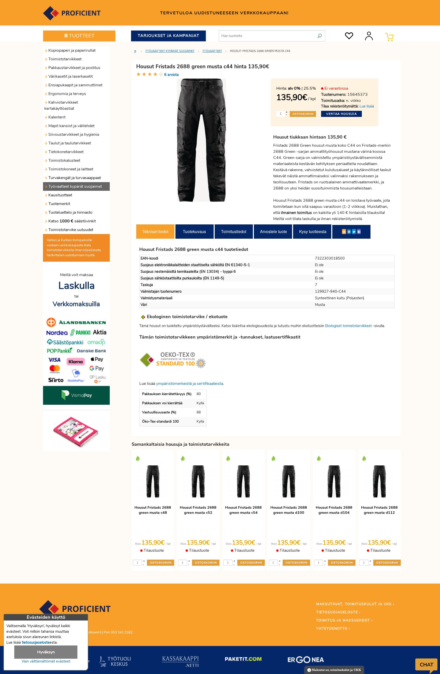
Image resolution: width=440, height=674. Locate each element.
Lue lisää (367, 106)
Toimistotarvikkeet (64, 59)
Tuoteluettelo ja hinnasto (70, 212)
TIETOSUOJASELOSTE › (338, 612)
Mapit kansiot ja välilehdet (70, 126)
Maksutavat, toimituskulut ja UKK (336, 670)
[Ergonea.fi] (306, 660)
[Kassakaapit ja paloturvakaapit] (180, 662)
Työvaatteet (212, 51)
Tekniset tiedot (155, 231)
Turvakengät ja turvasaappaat (74, 178)
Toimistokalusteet (63, 160)
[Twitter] (354, 231)
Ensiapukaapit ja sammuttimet (74, 85)
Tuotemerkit (59, 204)
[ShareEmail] (344, 231)
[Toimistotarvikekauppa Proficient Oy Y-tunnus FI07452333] (75, 611)
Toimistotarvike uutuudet (70, 230)
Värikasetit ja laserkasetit (70, 76)
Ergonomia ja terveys (66, 94)
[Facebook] (359, 231)
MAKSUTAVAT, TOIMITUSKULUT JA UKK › (355, 604)
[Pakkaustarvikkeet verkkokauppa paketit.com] (243, 660)
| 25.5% (302, 88)
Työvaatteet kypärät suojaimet (74, 186)
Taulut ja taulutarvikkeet (69, 143)
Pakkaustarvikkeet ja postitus (73, 68)
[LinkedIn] (349, 231)
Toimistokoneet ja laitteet (70, 169)
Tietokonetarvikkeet (65, 152)
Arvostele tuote (273, 231)
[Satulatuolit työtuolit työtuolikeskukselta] (115, 662)
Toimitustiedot (233, 231)
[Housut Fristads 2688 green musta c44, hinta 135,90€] (201, 140)
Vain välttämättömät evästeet (46, 661)
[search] (319, 33)
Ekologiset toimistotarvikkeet (348, 325)
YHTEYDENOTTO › (333, 628)
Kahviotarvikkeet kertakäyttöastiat (61, 105)
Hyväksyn (46, 652)
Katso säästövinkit (72, 221)
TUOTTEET (81, 35)
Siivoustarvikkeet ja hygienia (73, 134)
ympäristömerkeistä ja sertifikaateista (189, 383)
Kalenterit (56, 117)
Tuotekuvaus (194, 231)
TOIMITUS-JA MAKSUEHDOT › (344, 620)
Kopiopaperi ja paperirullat (71, 50)
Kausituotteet (59, 195)
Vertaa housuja (341, 114)
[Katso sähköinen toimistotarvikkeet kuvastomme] (76, 432)
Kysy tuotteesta (312, 231)
